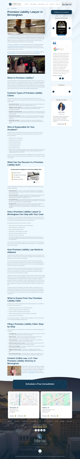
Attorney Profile (25, 421)
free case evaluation (11, 53)
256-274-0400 (45, 412)
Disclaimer (62, 421)
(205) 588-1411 (37, 51)
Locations (51, 4)
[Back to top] (40, 451)
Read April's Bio (60, 124)
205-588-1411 (67, 4)
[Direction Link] (24, 399)
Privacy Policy (69, 421)
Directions (12, 416)
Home (8, 8)
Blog (47, 4)
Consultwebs (42, 446)
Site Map (56, 421)
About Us (26, 4)
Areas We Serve (41, 4)
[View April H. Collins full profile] (61, 102)
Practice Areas (33, 4)
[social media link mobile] (36, 430)
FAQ (44, 421)
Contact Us (57, 4)
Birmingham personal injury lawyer (16, 46)
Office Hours (21, 416)
